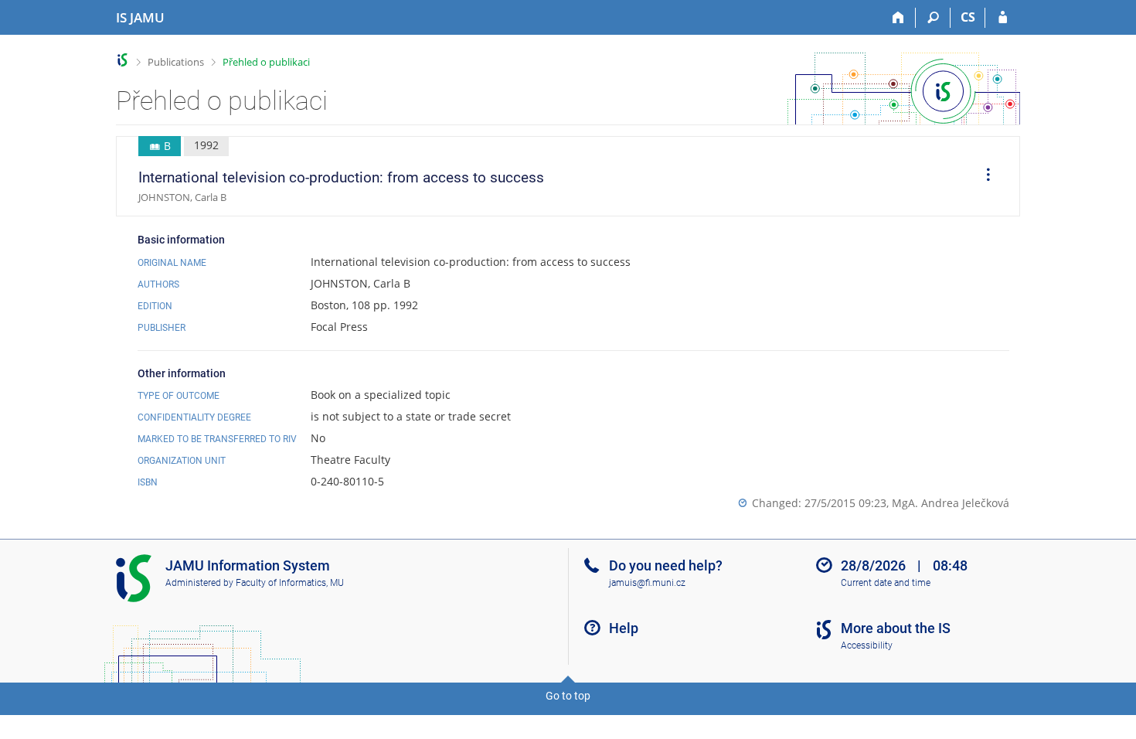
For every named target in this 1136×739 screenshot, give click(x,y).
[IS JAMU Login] (1002, 18)
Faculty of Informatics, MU (290, 582)
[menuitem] (983, 176)
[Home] (898, 18)
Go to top (568, 696)
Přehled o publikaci (266, 62)
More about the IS (896, 628)
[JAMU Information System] (122, 59)
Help (623, 628)
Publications (176, 62)
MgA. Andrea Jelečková (950, 503)
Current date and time (885, 582)
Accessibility (867, 645)
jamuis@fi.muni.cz (647, 582)
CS (968, 17)
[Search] (933, 18)
